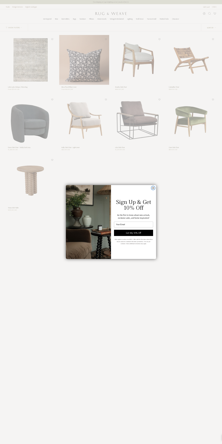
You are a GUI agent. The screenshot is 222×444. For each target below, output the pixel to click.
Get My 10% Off (133, 232)
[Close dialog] (153, 188)
